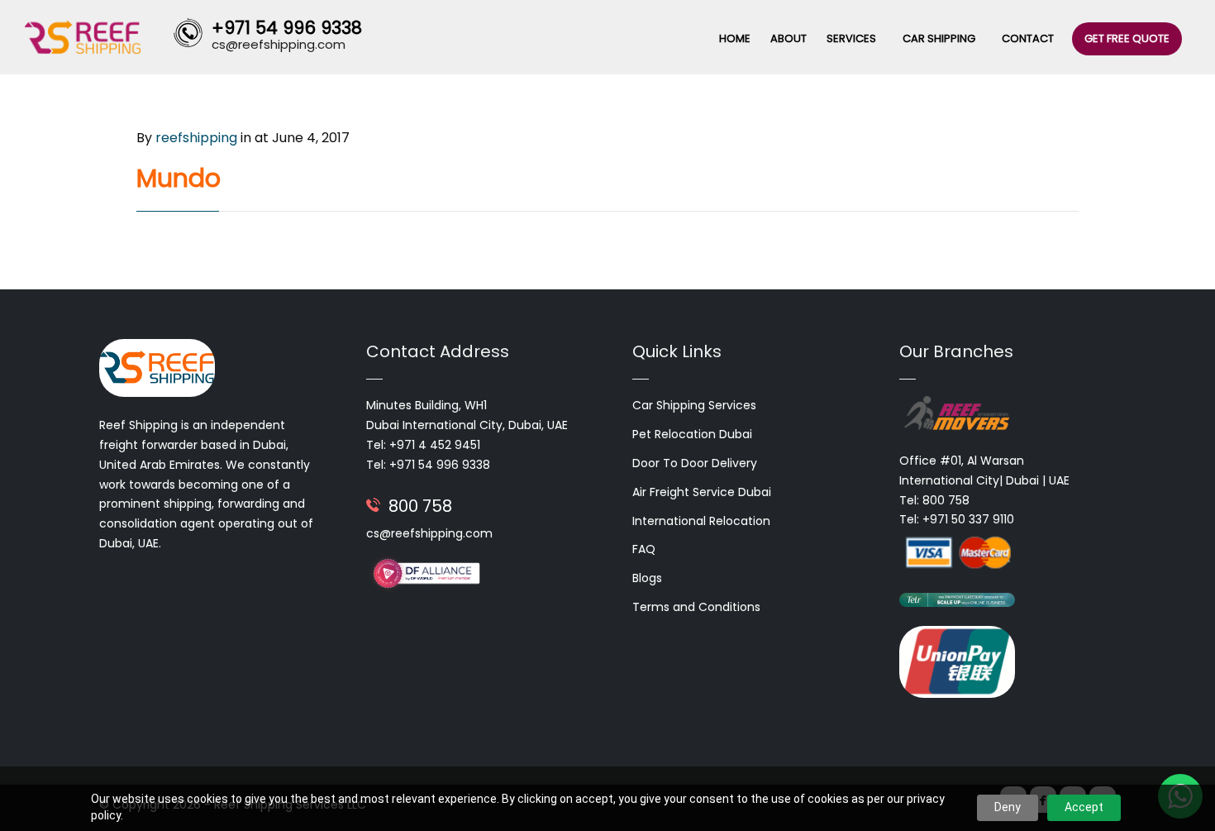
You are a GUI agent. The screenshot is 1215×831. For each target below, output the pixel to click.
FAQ (643, 549)
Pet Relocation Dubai (692, 434)
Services (851, 38)
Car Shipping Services (694, 405)
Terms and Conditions (696, 607)
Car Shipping (939, 38)
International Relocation (701, 521)
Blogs (647, 578)
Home (734, 38)
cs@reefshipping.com (429, 533)
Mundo (178, 178)
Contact (1028, 38)
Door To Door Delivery (694, 463)
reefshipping (196, 137)
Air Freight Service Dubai (701, 492)
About (788, 38)
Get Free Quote (1127, 38)
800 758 (420, 506)
